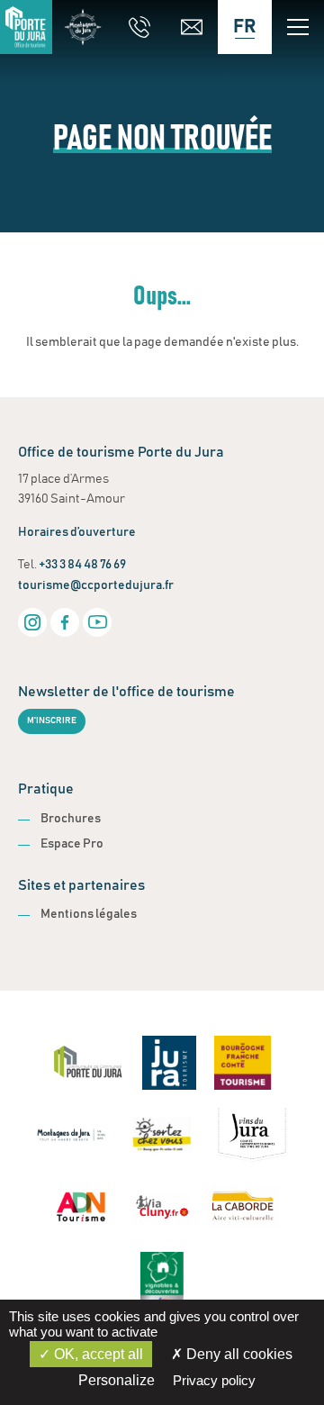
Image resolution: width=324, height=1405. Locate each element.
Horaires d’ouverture (77, 532)
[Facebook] (64, 622)
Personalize (116, 1380)
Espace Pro (72, 844)
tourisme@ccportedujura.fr (96, 585)
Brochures (70, 818)
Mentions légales (88, 914)
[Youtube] (97, 622)
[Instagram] (32, 622)
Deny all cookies (237, 1354)
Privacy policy (214, 1380)
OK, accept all (96, 1354)
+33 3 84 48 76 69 (82, 564)
